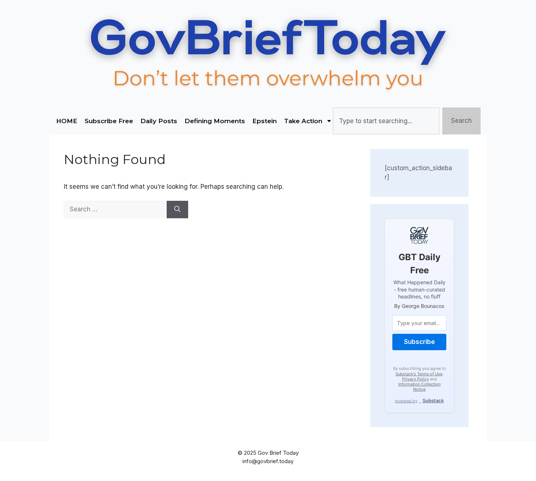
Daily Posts (158, 121)
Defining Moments (215, 121)
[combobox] (386, 120)
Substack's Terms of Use (419, 373)
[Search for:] (115, 209)
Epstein (264, 121)
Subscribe (419, 341)
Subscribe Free (109, 121)
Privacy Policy (415, 379)
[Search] (177, 209)
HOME (66, 121)
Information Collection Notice (419, 387)
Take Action (303, 121)
